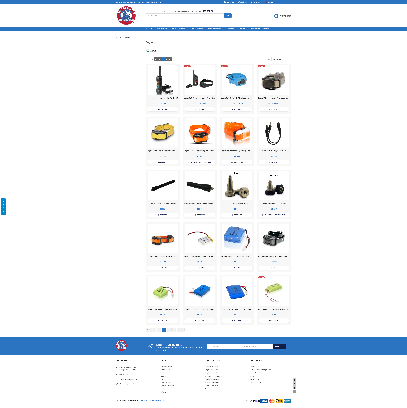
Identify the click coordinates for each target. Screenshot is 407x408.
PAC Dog (252, 376)
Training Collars (178, 29)
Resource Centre (166, 366)
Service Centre (165, 370)
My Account (257, 2)
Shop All (149, 29)
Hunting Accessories (212, 382)
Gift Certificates (242, 2)
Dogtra (127, 38)
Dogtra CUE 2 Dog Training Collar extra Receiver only (276, 98)
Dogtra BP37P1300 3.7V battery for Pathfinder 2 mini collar (241, 309)
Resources (243, 29)
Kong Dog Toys (254, 379)
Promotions (255, 29)
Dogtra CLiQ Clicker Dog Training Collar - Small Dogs (202, 98)
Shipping (163, 389)
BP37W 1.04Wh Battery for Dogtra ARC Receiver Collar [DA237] (206, 256)
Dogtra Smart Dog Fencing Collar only (163, 256)
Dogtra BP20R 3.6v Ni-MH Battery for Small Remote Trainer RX (168, 309)
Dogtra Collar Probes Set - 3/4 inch (274, 203)
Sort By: (267, 59)
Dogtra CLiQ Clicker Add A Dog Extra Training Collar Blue (240, 98)
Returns (163, 392)
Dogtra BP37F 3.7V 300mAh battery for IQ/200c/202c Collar (279, 309)
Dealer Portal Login (167, 373)
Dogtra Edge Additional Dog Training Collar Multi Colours (240, 151)
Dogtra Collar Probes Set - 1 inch (237, 203)
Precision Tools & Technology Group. (153, 400)
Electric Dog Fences (215, 29)
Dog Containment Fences (213, 373)
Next (180, 330)
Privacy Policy (165, 382)
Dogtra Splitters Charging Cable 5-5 (274, 151)
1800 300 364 (207, 11)
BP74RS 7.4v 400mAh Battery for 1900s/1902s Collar (239, 256)
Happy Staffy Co (255, 382)
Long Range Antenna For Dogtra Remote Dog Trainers (165, 203)
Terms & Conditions (167, 386)
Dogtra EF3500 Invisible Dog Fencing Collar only (274, 256)
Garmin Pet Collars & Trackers (259, 373)
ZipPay (163, 379)
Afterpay (164, 376)
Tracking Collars (196, 29)
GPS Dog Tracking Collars (213, 376)
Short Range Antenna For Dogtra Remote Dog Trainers (203, 203)
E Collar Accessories (212, 386)
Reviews (3, 206)
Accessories (229, 29)
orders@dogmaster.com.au (128, 379)
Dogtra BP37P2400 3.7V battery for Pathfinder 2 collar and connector (208, 309)
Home (119, 38)
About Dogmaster (229, 2)
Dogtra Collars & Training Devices (261, 370)
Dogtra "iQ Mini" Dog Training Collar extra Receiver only (166, 151)
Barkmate (253, 366)
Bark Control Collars (211, 366)
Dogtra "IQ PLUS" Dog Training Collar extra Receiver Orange (204, 151)
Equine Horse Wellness (212, 379)
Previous (151, 330)
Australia (270, 2)
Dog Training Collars (211, 370)
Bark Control (162, 29)
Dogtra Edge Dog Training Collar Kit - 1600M (163, 98)
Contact (265, 29)
